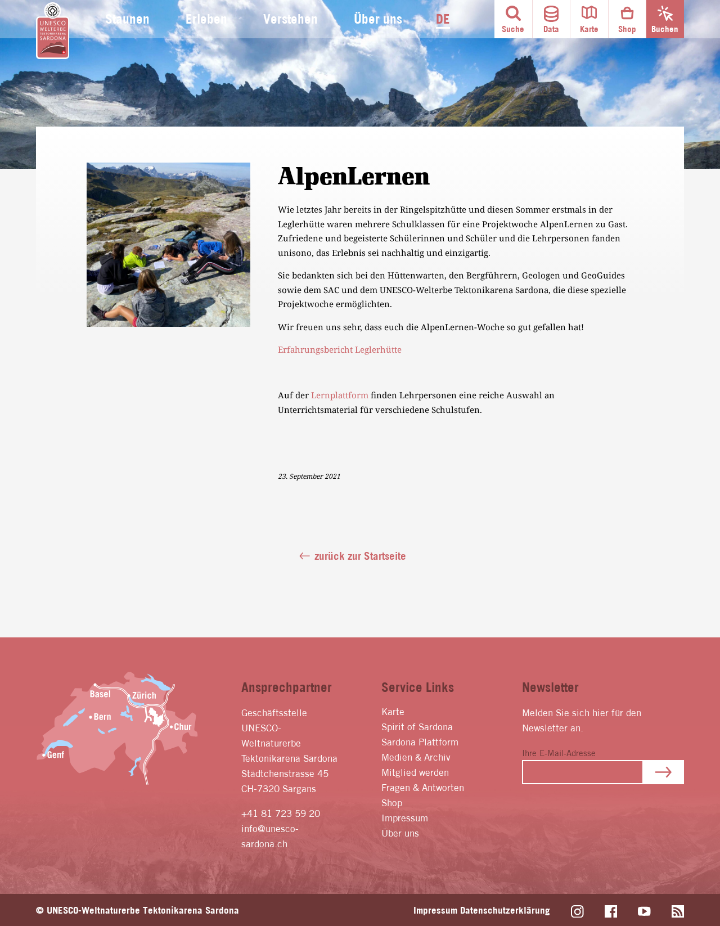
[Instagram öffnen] (577, 911)
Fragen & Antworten (422, 787)
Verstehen (290, 19)
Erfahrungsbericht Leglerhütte (340, 349)
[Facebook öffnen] (611, 911)
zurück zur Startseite (360, 556)
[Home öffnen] (52, 30)
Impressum (404, 818)
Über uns (378, 19)
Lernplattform (339, 395)
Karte (392, 711)
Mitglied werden (415, 772)
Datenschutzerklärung (505, 910)
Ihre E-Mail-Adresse (559, 753)
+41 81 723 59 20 (280, 813)
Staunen (127, 19)
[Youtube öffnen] (644, 911)
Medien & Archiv (416, 757)
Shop (391, 802)
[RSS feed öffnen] (678, 911)
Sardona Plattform (419, 742)
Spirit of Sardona (417, 726)
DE (443, 19)
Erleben (206, 19)
